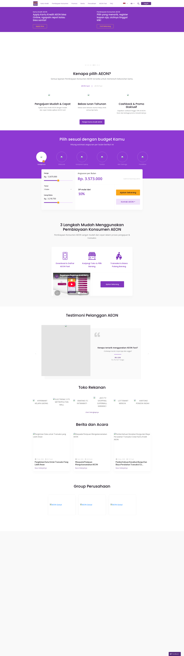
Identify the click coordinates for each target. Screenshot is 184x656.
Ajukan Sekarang (128, 192)
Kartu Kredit (44, 3)
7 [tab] (96, 65)
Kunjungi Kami (61, 505)
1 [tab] (85, 65)
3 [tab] (89, 65)
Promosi (74, 3)
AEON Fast (103, 3)
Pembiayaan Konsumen (60, 3)
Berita (82, 3)
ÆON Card (85, 86)
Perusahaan (92, 3)
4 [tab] (90, 65)
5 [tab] (92, 65)
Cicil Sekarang (105, 26)
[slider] (58, 180)
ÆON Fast (98, 86)
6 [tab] (94, 65)
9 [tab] (99, 65)
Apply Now (40, 26)
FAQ (111, 3)
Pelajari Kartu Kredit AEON (92, 122)
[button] (35, 353)
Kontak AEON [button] (127, 201)
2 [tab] (87, 65)
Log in (146, 3)
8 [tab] (97, 65)
